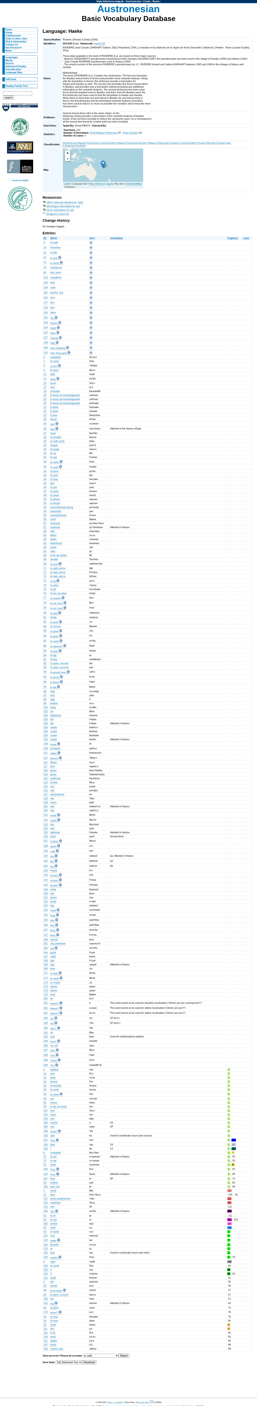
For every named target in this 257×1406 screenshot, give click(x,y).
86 (45, 630)
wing (53, 707)
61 (45, 1102)
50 (45, 499)
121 (46, 1277)
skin (52, 1073)
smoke (54, 1257)
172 (46, 978)
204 (46, 327)
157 (46, 930)
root (52, 1235)
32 (45, 445)
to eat (53, 1156)
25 (45, 1227)
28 (45, 437)
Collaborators (13, 35)
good (53, 952)
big (52, 905)
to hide (54, 973)
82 (45, 272)
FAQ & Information (15, 41)
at (51, 1248)
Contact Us (11, 44)
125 (46, 790)
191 (46, 1032)
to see (53, 487)
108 (46, 743)
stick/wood (56, 267)
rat (51, 711)
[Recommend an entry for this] (91, 243)
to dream (55, 499)
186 (46, 1126)
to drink (54, 471)
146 (46, 1118)
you (52, 1126)
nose (53, 433)
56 (45, 519)
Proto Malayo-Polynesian (103, 132)
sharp (53, 617)
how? (53, 1041)
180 (46, 998)
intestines (55, 247)
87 (45, 640)
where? (54, 1003)
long (52, 915)
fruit (52, 766)
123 (46, 782)
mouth (53, 1285)
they (52, 1178)
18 (45, 1081)
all (51, 1032)
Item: (92, 238)
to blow (54, 841)
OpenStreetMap (134, 183)
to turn (53, 366)
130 (46, 806)
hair (52, 424)
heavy (53, 870)
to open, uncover (59, 663)
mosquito (55, 748)
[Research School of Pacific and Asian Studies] (20, 148)
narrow (54, 939)
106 (46, 727)
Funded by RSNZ (20, 180)
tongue (54, 445)
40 (45, 471)
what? (53, 1131)
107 (46, 1198)
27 (45, 433)
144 (46, 874)
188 (46, 1131)
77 (45, 597)
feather (54, 703)
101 (46, 1332)
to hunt (54, 564)
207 (46, 337)
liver (52, 387)
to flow (53, 782)
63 (45, 547)
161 (46, 943)
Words (9, 60)
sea (52, 786)
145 (46, 1257)
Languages (11, 57)
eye (52, 483)
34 (45, 453)
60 (45, 535)
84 (45, 1307)
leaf (52, 1110)
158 (46, 939)
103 (46, 277)
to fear (53, 415)
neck (53, 1227)
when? (54, 1312)
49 (45, 1290)
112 (46, 752)
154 (46, 910)
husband (55, 523)
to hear (54, 479)
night (53, 956)
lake (52, 282)
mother (54, 1182)
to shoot (54, 263)
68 (45, 559)
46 (45, 487)
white (53, 889)
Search (9, 63)
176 (46, 990)
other (53, 312)
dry (52, 856)
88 (45, 645)
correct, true (56, 1348)
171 (46, 973)
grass (53, 770)
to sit (52, 1215)
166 (46, 1348)
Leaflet (67, 183)
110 (46, 1340)
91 (45, 659)
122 (46, 1240)
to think (54, 407)
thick (52, 930)
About (8, 32)
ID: (45, 238)
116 (46, 762)
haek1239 (99, 43)
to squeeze (56, 646)
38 (45, 461)
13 (45, 378)
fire (52, 1298)
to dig (53, 655)
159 (46, 287)
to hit (53, 581)
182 (46, 1148)
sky (52, 798)
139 (46, 850)
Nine (53, 333)
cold (52, 851)
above (53, 986)
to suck (54, 475)
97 (45, 695)
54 (45, 511)
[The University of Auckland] (20, 109)
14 (45, 1077)
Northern (81, 145)
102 (46, 711)
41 (45, 252)
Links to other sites (16, 38)
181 (46, 1003)
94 (45, 676)
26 (45, 423)
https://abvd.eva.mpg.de (110, 1)
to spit (53, 457)
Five (52, 1140)
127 (46, 794)
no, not (54, 1045)
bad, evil (55, 1186)
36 (45, 457)
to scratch (55, 598)
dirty (52, 374)
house (53, 1102)
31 (45, 1164)
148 (46, 889)
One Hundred (57, 348)
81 (45, 617)
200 (46, 1169)
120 (46, 1114)
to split (53, 613)
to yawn (54, 491)
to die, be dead (58, 1106)
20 (45, 395)
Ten (52, 1065)
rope (52, 551)
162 (46, 948)
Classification (13, 69)
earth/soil (55, 778)
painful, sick (56, 292)
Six (52, 318)
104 (46, 715)
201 (46, 1140)
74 (45, 589)
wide (53, 287)
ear (52, 1098)
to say (53, 1219)
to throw (54, 677)
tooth (53, 1164)
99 (45, 703)
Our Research (13, 47)
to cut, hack (56, 603)
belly (53, 1077)
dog (52, 691)
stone (53, 1114)
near (52, 994)
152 (46, 901)
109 (46, 748)
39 (45, 466)
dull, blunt (55, 272)
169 (46, 968)
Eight (53, 328)
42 (45, 475)
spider (53, 1340)
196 (46, 1265)
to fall (53, 687)
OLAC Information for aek (60, 210)
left (52, 1281)
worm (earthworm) (60, 1198)
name (53, 547)
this (52, 302)
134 (46, 1244)
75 (45, 1106)
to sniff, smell (57, 441)
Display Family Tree (16, 86)
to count (54, 1265)
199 (46, 1060)
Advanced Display (15, 66)
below (53, 990)
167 (46, 956)
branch (54, 758)
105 (46, 719)
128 (46, 798)
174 (46, 982)
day (52, 960)
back (53, 379)
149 (46, 893)
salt (52, 790)
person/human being (61, 507)
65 (45, 551)
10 (45, 374)
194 (46, 1041)
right (52, 1261)
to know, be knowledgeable (65, 395)
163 (46, 297)
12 (45, 1073)
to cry (53, 453)
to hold (54, 651)
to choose (55, 626)
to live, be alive (58, 593)
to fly (52, 1332)
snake (53, 727)
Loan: (246, 238)
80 (45, 612)
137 (46, 840)
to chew (54, 462)
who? (53, 1028)
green (53, 897)
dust (52, 1194)
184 (46, 1122)
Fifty (52, 343)
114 (46, 1110)
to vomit (54, 1089)
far (51, 998)
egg (52, 699)
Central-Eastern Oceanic (192, 143)
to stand (54, 1231)
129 (46, 802)
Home (8, 29)
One (52, 1050)
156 (46, 920)
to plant (54, 1307)
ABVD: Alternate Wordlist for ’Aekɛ (64, 202)
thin (52, 920)
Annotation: (116, 238)
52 (45, 1231)
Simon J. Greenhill (115, 1402)
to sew (53, 258)
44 (45, 479)
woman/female (58, 515)
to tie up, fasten (58, 555)
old (52, 948)
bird (52, 695)
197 (46, 1050)
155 (46, 915)
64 (45, 1219)
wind (53, 836)
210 (46, 352)
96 (45, 691)
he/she (54, 1122)
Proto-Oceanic (130, 132)
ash (52, 1118)
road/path (55, 357)
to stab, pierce (58, 568)
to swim (54, 370)
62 (45, 543)
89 (45, 650)
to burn (54, 875)
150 (46, 1223)
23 (45, 419)
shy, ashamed (57, 943)
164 (46, 952)
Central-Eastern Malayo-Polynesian (119, 143)
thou (52, 1144)
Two (52, 1055)
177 (46, 302)
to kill (53, 589)
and (52, 1036)
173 (46, 1248)
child (53, 519)
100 (46, 707)
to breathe (55, 437)
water (53, 1240)
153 (46, 905)
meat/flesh (56, 277)
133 (46, 828)
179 (46, 994)
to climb (54, 978)
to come (54, 361)
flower (53, 762)
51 (45, 1215)
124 (46, 786)
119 (46, 778)
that (52, 307)
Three (53, 1060)
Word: (53, 238)
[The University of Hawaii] (20, 128)
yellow (53, 1223)
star (52, 806)
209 (46, 347)
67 (45, 257)
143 (46, 1298)
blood (53, 419)
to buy (53, 659)
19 (45, 391)
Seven (53, 323)
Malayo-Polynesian (88, 143)
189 (46, 1028)
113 (46, 757)
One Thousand (58, 353)
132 (46, 824)
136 (46, 836)
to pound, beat (58, 672)
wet (52, 1206)
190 (46, 312)
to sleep (54, 495)
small (53, 901)
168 (46, 960)
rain (52, 828)
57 (45, 523)
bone (53, 383)
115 (46, 1235)
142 (46, 870)
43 (45, 1098)
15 (45, 383)
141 (46, 1206)
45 (45, 483)
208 (46, 342)
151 (46, 897)
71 (45, 568)
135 (46, 832)
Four (52, 1169)
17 (45, 387)
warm (53, 846)
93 (45, 671)
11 (45, 1194)
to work (54, 622)
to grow (54, 631)
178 (46, 307)
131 (46, 814)
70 (45, 262)
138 (46, 845)
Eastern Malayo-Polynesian (154, 143)
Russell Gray (143, 1402)
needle (54, 559)
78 (45, 602)
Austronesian (133, 1)
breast (53, 1081)
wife (52, 531)
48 (45, 495)
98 (45, 699)
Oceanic (174, 143)
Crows (147, 1)
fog (52, 824)
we (52, 1018)
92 (45, 663)
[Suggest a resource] (57, 214)
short (53, 910)
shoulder (55, 391)
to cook (54, 467)
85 (45, 626)
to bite (53, 252)
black (53, 1344)
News (8, 50)
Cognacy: (232, 238)
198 (46, 1055)
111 (45, 1328)
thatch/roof (56, 543)
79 (45, 267)
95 (45, 686)
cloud (53, 815)
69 (45, 563)
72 (45, 580)
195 (46, 1045)
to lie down (56, 1290)
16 (45, 247)
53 (45, 507)
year (52, 968)
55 (45, 515)
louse (53, 744)
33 (45, 449)
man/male (55, 511)
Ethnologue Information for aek (63, 206)
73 (45, 585)
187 (46, 1178)
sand (53, 1277)
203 (46, 322)
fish (52, 1328)
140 (46, 855)
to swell (54, 641)
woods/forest (57, 794)
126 (46, 282)
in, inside (55, 982)
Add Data (10, 79)
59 (45, 1182)
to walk (54, 242)
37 (45, 1156)
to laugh (54, 449)
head (53, 1324)
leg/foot (54, 1069)
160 (46, 292)
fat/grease (55, 715)
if (51, 1269)
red (52, 893)
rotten (53, 753)
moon (53, 802)
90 (45, 655)
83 (45, 621)
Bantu (156, 1)
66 (45, 555)
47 (45, 491)
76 (45, 593)
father (53, 535)
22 (45, 415)
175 (46, 986)
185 (46, 1018)
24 (45, 1324)
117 (46, 766)
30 (45, 1285)
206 (46, 1065)
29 (45, 441)
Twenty (54, 338)
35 (45, 1089)
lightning (55, 832)
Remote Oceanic (216, 143)
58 (45, 531)
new (52, 297)
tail (52, 719)
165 (46, 1186)
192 (46, 1036)
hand (53, 1190)
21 (45, 407)
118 (46, 770)
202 (46, 317)
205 (46, 332)
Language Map (13, 72)
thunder (54, 1244)
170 (46, 1312)
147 (46, 1344)
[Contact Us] (152, 1402)
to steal (54, 585)
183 (46, 1144)
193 (46, 1269)
